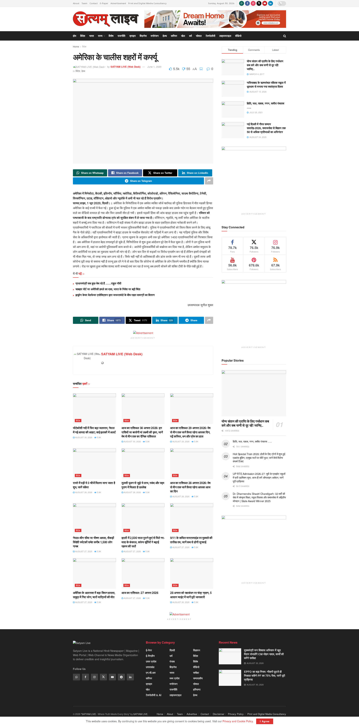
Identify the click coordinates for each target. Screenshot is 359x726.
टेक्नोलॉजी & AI (153, 695)
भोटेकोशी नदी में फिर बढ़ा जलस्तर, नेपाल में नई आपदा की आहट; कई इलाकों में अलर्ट (94, 430)
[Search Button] (284, 36)
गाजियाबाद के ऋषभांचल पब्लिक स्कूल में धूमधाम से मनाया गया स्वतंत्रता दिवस (266, 85)
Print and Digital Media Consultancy (147, 3)
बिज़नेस (143, 36)
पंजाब (172, 661)
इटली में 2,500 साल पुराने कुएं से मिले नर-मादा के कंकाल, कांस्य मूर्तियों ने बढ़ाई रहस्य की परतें (143, 542)
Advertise (192, 714)
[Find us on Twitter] (259, 3)
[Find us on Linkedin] (130, 677)
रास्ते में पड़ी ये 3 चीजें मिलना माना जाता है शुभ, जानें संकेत (94, 485)
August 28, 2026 (83, 492)
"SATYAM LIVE (88, 714)
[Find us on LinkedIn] (270, 3)
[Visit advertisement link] (215, 19)
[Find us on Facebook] (247, 3)
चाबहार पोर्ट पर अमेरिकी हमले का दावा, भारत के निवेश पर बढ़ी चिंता (108, 289)
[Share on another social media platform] (209, 180)
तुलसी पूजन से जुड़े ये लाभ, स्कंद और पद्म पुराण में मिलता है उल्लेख (143, 485)
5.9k (98, 437)
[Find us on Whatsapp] (241, 3)
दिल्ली (172, 650)
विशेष (111, 36)
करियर (174, 36)
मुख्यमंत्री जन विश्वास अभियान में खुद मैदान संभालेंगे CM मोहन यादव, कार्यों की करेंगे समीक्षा (264, 654)
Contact (94, 3)
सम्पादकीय (198, 678)
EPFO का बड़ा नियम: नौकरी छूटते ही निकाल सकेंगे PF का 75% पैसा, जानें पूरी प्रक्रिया (264, 676)
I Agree (264, 721)
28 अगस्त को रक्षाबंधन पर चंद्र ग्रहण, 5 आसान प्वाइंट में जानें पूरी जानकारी (190, 595)
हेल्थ (165, 36)
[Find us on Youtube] (264, 3)
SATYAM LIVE (140, 714)
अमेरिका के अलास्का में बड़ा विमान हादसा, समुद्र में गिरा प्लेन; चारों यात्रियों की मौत (94, 595)
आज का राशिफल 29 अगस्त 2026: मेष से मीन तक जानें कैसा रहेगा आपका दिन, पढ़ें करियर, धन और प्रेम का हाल (190, 432)
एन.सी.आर (151, 672)
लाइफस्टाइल (225, 36)
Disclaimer (218, 714)
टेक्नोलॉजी (210, 36)
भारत (91, 36)
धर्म (190, 36)
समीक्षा (196, 672)
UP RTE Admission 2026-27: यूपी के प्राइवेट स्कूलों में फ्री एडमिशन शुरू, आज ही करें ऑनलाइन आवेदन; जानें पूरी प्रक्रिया (259, 477)
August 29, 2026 (180, 441)
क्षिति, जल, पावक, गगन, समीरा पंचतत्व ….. (265, 105)
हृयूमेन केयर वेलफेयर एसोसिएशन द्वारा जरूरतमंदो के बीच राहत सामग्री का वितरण (115, 295)
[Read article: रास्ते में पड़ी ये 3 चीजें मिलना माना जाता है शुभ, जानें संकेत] (94, 463)
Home (76, 46)
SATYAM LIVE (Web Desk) (125, 66)
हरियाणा (196, 689)
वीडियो (238, 36)
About (76, 3)
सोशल (199, 36)
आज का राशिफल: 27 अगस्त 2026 (140, 593)
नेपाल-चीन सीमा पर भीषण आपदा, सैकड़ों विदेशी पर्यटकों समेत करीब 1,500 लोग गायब (93, 542)
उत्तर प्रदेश (151, 661)
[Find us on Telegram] (121, 677)
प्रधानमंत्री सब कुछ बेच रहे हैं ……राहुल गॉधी (98, 283)
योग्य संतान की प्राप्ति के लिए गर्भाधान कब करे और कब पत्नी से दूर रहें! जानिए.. (265, 65)
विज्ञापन (196, 650)
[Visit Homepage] (106, 19)
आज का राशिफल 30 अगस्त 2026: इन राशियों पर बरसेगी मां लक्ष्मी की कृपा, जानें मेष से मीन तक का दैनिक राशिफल (142, 432)
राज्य (100, 36)
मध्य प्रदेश (175, 678)
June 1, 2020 (154, 66)
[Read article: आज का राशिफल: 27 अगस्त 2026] (143, 573)
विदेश (82, 36)
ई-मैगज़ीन (150, 656)
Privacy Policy (236, 714)
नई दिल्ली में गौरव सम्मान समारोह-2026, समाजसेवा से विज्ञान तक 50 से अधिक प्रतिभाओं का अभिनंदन (266, 128)
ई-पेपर (149, 650)
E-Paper (104, 3)
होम (74, 36)
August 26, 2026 (180, 602)
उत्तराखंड (150, 667)
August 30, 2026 (83, 437)
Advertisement (118, 3)
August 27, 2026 (83, 551)
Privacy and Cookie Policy (238, 721)
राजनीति (121, 36)
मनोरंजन (155, 36)
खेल (183, 36)
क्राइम (132, 36)
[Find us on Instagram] (253, 3)
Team (84, 3)
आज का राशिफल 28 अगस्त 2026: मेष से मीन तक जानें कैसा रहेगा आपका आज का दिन (190, 487)
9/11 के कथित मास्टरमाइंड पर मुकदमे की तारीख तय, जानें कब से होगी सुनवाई (191, 540)
